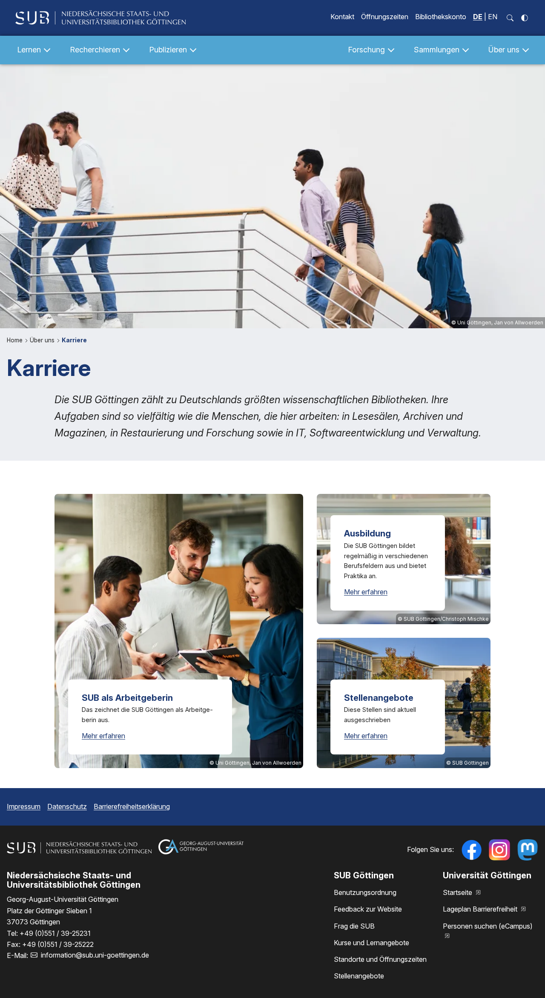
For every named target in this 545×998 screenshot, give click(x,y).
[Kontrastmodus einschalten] (524, 18)
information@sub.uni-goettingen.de (95, 955)
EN (492, 16)
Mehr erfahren (103, 735)
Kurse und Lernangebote (371, 942)
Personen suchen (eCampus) (488, 926)
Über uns (43, 340)
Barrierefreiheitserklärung (132, 806)
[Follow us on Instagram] (499, 849)
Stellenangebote (359, 976)
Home (15, 340)
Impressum (23, 806)
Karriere (74, 340)
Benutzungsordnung (365, 892)
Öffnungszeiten (384, 16)
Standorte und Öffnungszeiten (380, 959)
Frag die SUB (354, 926)
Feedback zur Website (368, 909)
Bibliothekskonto (440, 16)
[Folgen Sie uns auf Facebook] (471, 849)
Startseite (458, 892)
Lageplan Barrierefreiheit (481, 909)
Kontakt (342, 16)
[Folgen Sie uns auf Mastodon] (527, 849)
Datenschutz (67, 806)
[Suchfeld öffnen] (510, 18)
